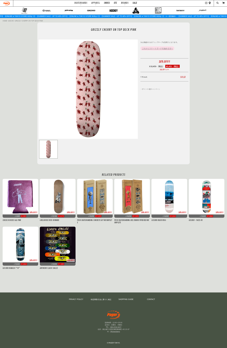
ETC (115, 2)
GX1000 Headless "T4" (11, 268)
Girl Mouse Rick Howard (49, 220)
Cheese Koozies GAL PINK (12, 220)
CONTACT (151, 299)
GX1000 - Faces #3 (196, 220)
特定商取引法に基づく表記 (101, 299)
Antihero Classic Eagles (49, 268)
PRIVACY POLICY (76, 299)
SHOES (107, 2)
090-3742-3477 (115, 327)
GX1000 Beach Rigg (158, 220)
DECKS (11, 21)
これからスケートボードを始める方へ (157, 48)
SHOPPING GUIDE (125, 299)
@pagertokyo (115, 332)
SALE (135, 2)
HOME (5, 21)
